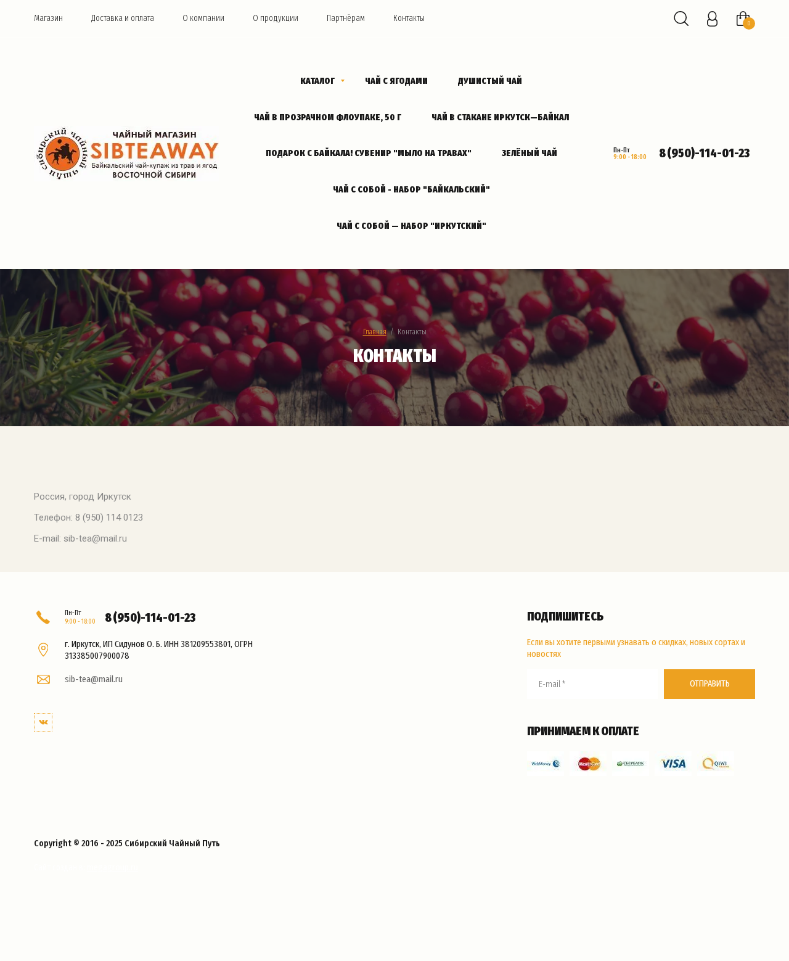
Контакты (409, 18)
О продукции (275, 18)
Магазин (48, 18)
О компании (203, 18)
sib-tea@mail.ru (94, 679)
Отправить (710, 683)
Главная (374, 331)
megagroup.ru (112, 867)
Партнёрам (346, 18)
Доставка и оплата (122, 18)
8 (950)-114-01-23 (704, 153)
